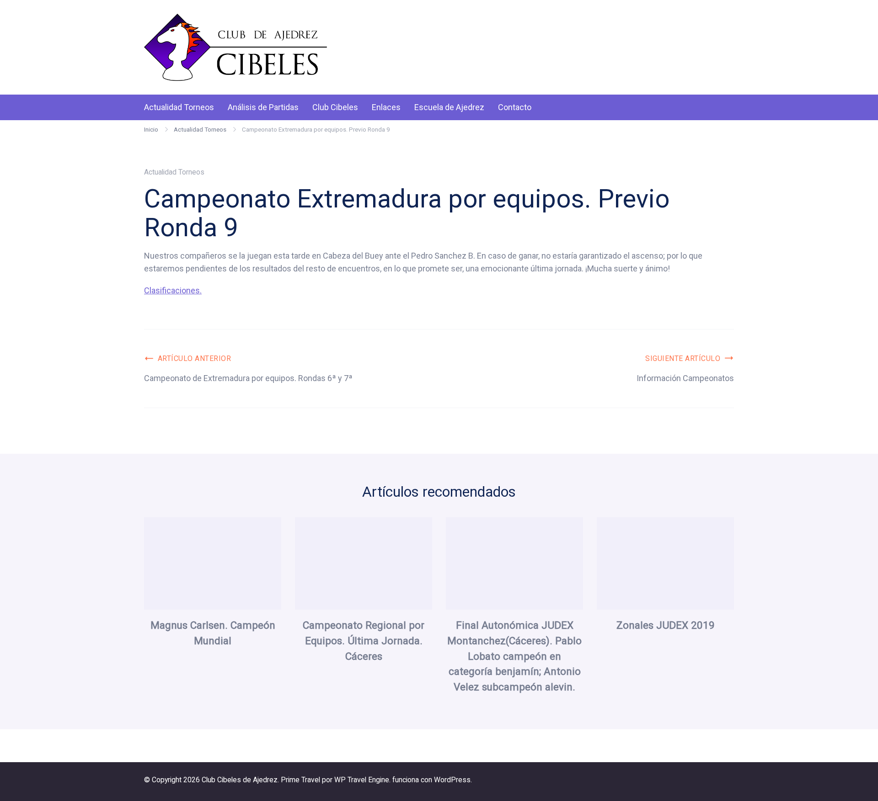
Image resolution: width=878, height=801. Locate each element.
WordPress (452, 779)
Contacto (514, 107)
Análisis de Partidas (263, 107)
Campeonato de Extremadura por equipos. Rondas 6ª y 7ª (248, 378)
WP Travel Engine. (362, 779)
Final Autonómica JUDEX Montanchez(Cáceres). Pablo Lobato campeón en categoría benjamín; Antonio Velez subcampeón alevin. (514, 656)
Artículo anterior (194, 358)
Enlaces (386, 107)
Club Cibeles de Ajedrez (240, 779)
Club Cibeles (335, 107)
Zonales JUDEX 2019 (665, 625)
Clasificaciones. (173, 290)
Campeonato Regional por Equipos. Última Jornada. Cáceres (363, 640)
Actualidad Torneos (179, 107)
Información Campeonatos (685, 378)
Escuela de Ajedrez (449, 107)
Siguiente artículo (682, 358)
